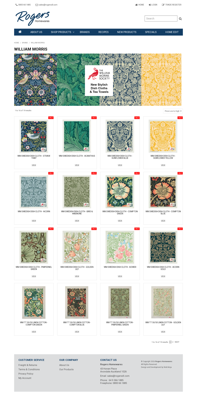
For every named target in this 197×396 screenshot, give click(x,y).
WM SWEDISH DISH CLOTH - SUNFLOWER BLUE (120, 157)
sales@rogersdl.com (48, 5)
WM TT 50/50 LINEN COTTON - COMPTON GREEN (34, 323)
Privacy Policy (25, 373)
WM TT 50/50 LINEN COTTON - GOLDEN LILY (163, 323)
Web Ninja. (168, 367)
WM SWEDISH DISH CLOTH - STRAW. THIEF (33, 157)
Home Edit (172, 32)
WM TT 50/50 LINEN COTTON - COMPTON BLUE (77, 323)
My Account (24, 378)
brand (25, 43)
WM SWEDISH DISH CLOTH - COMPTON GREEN (120, 212)
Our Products (66, 369)
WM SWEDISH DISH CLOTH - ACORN (34, 211)
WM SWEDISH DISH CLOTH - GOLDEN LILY (76, 268)
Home (141, 5)
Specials (151, 32)
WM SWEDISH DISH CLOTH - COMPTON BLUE (163, 212)
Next (177, 342)
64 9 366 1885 (116, 380)
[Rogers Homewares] (33, 18)
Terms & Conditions (29, 369)
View (34, 165)
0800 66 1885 (120, 383)
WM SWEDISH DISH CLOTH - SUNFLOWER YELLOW (163, 157)
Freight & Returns (27, 365)
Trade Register (173, 5)
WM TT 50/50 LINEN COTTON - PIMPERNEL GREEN (120, 323)
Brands (85, 32)
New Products (126, 32)
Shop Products (61, 32)
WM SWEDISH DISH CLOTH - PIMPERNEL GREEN (34, 268)
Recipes (103, 32)
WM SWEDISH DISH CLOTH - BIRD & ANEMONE (77, 212)
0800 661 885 (24, 5)
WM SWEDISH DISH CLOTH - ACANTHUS (77, 156)
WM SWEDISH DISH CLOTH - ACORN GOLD (163, 268)
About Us (36, 32)
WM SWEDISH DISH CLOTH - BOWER (120, 267)
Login (154, 5)
